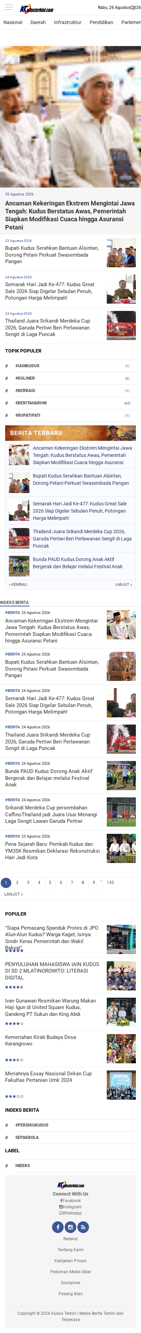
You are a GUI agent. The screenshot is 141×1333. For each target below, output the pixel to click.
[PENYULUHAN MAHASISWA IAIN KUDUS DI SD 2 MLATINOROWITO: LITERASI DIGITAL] (121, 976)
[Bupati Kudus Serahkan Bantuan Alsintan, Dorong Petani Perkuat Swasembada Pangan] (121, 679)
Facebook (72, 1200)
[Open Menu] (8, 7)
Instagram (72, 1207)
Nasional (12, 22)
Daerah (38, 22)
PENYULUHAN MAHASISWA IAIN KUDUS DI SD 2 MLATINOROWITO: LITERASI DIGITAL (52, 971)
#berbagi (25, 390)
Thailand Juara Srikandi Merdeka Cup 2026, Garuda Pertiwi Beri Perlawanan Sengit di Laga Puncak (47, 327)
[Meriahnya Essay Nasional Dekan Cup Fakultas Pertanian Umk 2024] (121, 1086)
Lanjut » (123, 584)
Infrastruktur (67, 22)
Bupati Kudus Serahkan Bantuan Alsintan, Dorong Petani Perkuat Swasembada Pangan (52, 255)
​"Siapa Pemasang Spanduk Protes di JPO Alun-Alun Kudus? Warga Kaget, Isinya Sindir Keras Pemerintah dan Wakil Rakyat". (51, 938)
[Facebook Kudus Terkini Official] (58, 1227)
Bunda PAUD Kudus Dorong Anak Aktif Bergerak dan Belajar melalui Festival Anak (78, 563)
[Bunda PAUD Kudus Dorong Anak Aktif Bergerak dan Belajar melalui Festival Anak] (121, 788)
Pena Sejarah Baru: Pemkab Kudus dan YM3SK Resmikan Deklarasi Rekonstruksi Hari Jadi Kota (52, 851)
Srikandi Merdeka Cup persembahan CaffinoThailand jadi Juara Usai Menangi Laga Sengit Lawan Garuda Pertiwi (51, 814)
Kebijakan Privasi (70, 1260)
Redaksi (70, 1238)
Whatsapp (72, 1213)
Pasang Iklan (71, 1293)
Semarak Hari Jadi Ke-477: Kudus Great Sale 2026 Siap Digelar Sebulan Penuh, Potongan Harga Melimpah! (49, 291)
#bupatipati (27, 415)
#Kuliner (25, 378)
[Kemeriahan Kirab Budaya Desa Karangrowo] (121, 1049)
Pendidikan (101, 22)
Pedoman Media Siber (70, 1271)
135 (110, 882)
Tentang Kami (70, 1249)
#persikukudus (31, 1125)
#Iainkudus (27, 365)
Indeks (22, 1165)
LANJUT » (13, 894)
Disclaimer (70, 1282)
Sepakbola (27, 1137)
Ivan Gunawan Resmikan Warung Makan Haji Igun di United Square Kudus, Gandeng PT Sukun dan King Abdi (50, 1007)
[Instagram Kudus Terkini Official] (70, 1227)
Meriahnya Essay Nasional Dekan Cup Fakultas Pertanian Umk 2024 (48, 1077)
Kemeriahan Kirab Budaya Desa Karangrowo (40, 1040)
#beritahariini (31, 403)
